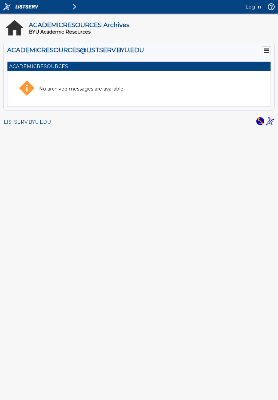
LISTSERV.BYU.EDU (27, 122)
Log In (253, 7)
